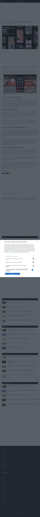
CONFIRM (12, 273)
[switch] (33, 258)
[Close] (38, 242)
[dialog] (20, 258)
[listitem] (20, 256)
